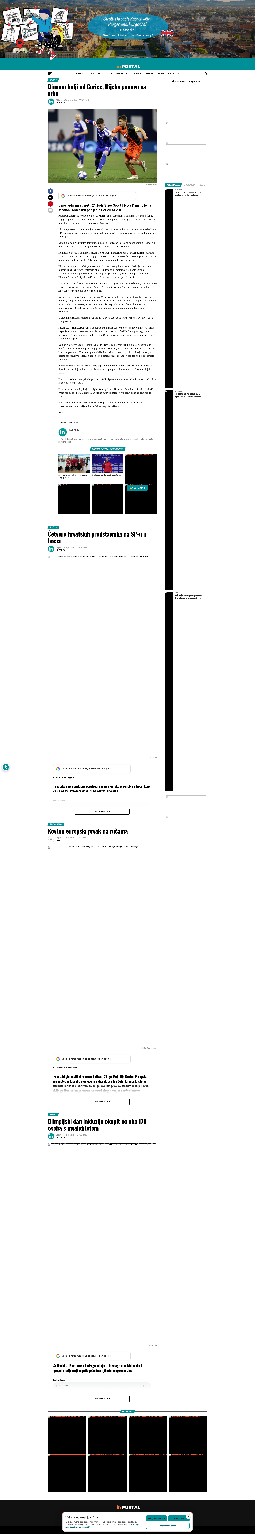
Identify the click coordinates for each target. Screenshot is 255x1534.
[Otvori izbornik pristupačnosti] (5, 767)
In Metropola (173, 73)
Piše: (65, 777)
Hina (58, 840)
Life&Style (138, 73)
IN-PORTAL (61, 103)
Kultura (149, 73)
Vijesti (100, 73)
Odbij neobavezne (156, 1518)
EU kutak (160, 73)
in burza (90, 73)
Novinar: (67, 1067)
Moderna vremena (123, 73)
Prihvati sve (179, 1518)
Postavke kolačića (168, 1526)
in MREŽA (79, 73)
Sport (109, 73)
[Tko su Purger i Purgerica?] (186, 99)
